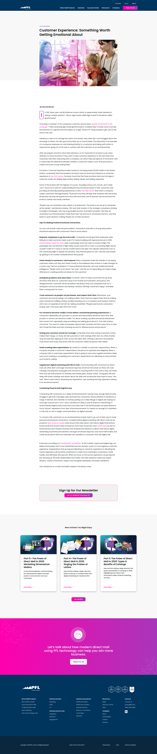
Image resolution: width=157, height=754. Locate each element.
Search (126, 3)
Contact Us (128, 702)
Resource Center (107, 705)
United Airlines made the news (51, 243)
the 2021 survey (57, 176)
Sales (51, 705)
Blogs (104, 702)
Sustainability (106, 717)
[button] (67, 8)
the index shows (87, 191)
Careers (104, 719)
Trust (117, 745)
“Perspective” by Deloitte (71, 443)
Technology (80, 713)
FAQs (104, 707)
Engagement (53, 719)
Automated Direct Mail (29, 705)
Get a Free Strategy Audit (30, 713)
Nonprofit (79, 716)
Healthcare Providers (82, 705)
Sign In (134, 3)
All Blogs (78, 599)
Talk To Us (130, 8)
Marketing (52, 702)
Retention (52, 717)
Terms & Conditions (130, 745)
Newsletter (118, 3)
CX (50, 707)
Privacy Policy (106, 745)
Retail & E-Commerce (83, 710)
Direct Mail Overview (28, 702)
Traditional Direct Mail (28, 707)
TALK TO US (78, 662)
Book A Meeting (26, 710)
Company (116, 8)
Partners (105, 722)
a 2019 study (102, 426)
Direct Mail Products (67, 8)
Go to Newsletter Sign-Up (78, 495)
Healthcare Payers (82, 702)
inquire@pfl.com (130, 705)
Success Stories (93, 8)
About (104, 714)
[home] (24, 8)
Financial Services (81, 707)
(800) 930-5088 (130, 707)
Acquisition (52, 714)
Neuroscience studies (56, 423)
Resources (105, 8)
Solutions (81, 8)
